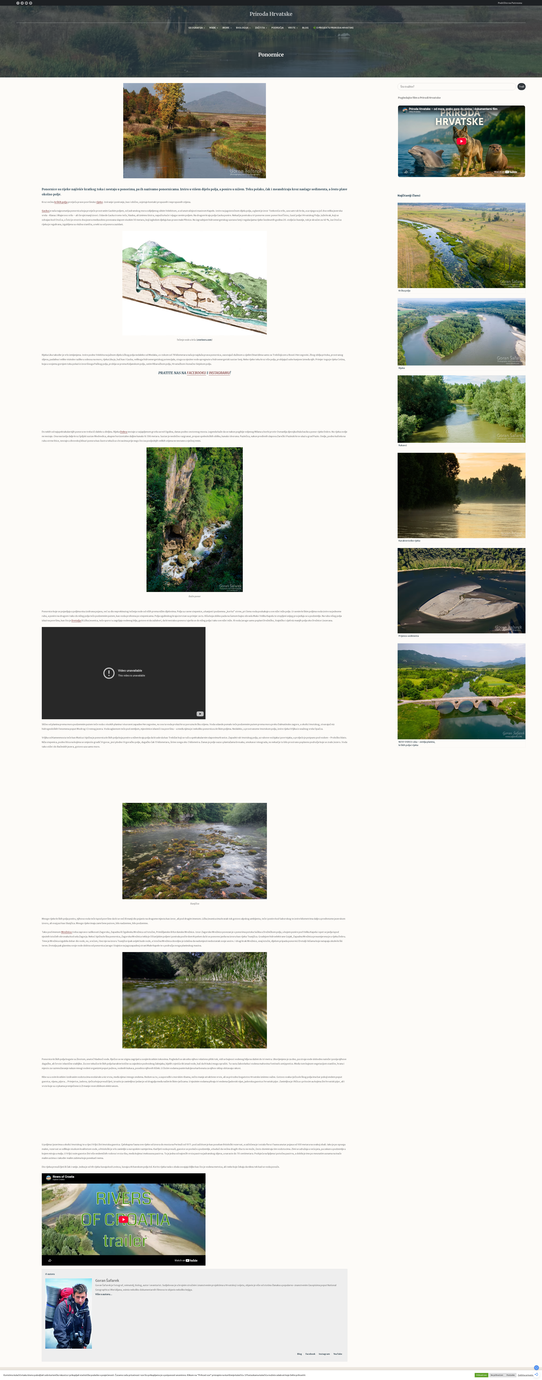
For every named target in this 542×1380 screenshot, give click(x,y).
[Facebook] (17, 3)
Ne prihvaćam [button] (497, 1375)
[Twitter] (22, 3)
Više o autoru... (103, 1294)
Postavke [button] (511, 1375)
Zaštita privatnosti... (528, 1375)
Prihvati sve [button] (481, 1375)
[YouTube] (26, 3)
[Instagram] (30, 3)
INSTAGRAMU (219, 373)
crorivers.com (204, 339)
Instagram (324, 1354)
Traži (521, 86)
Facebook (310, 1354)
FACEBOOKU (196, 373)
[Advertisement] (194, 404)
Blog (299, 1354)
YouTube (338, 1354)
